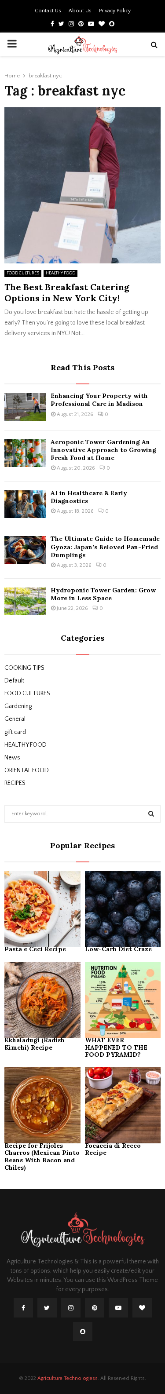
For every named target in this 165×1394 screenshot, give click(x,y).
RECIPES (15, 783)
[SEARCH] (151, 814)
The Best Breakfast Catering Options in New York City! (66, 292)
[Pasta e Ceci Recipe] (42, 909)
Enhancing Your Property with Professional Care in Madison (99, 400)
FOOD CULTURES (23, 273)
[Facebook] (23, 1307)
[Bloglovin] (142, 1307)
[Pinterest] (94, 1307)
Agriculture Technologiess (67, 1378)
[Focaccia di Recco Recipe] (123, 1105)
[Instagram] (71, 1307)
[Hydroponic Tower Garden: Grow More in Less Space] (25, 601)
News (12, 757)
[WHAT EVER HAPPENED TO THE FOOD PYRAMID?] (123, 1000)
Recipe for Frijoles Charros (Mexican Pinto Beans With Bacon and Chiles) (42, 1156)
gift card (15, 732)
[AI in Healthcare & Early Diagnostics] (25, 504)
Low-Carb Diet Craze (119, 949)
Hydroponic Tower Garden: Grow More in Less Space (103, 594)
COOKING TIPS (24, 667)
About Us (80, 11)
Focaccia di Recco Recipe (113, 1149)
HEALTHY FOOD (60, 273)
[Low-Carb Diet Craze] (123, 909)
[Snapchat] (82, 1331)
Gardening (18, 706)
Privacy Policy (115, 11)
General (15, 719)
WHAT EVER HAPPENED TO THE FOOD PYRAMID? (116, 1047)
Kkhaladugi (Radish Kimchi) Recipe (34, 1043)
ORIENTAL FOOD (26, 770)
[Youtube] (118, 1307)
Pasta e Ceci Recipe (35, 949)
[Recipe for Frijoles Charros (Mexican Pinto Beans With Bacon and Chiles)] (42, 1105)
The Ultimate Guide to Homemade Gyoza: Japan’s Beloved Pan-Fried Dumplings (105, 546)
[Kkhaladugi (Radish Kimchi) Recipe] (42, 1000)
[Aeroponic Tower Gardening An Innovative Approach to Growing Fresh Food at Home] (25, 453)
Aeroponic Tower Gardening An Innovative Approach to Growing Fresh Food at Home (103, 450)
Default (14, 680)
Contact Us (48, 11)
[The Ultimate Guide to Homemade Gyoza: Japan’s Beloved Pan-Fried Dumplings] (25, 550)
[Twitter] (47, 1307)
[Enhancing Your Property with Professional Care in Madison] (25, 407)
